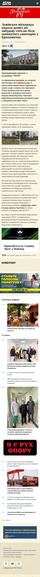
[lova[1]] (20, 538)
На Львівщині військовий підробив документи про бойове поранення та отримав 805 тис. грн (20, 506)
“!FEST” (34, 255)
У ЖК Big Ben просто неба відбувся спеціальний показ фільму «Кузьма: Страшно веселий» (20, 491)
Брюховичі (11, 255)
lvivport (18, 557)
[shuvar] (20, 239)
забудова (18, 255)
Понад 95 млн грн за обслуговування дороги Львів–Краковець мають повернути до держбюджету (22, 464)
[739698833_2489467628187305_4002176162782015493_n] (20, 18)
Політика (22, 42)
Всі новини (6, 520)
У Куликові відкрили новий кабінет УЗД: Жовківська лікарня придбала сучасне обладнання (21, 366)
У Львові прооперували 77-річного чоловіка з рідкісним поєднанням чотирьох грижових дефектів (19, 432)
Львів (16, 42)
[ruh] (20, 457)
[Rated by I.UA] (25, 568)
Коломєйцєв (27, 255)
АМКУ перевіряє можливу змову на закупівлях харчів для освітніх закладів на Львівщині (22, 381)
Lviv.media (19, 80)
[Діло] (7, 3)
